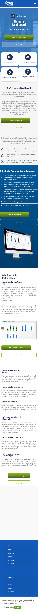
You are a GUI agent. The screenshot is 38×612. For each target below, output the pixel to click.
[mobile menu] (35, 2)
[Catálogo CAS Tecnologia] (9, 6)
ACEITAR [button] (17, 607)
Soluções (10, 584)
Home (9, 549)
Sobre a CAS (11, 553)
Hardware (10, 577)
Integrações (11, 591)
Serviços (10, 588)
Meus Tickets (11, 563)
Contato (10, 556)
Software (10, 581)
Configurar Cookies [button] (8, 607)
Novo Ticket (11, 560)
